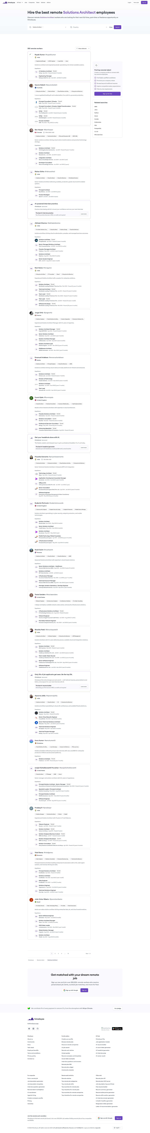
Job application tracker (103, 1042)
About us (30, 1039)
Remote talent (40, 960)
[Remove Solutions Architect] (42, 27)
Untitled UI (80, 1128)
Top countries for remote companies (72, 1092)
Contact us (31, 1058)
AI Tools (19, 2)
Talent (37, 2)
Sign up (144, 2)
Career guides (66, 1053)
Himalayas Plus (100, 1039)
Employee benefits (33, 1050)
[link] (31, 960)
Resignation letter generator (104, 1103)
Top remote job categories (69, 1081)
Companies (32, 2)
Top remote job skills (68, 1084)
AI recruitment (32, 1092)
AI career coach (100, 1056)
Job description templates (35, 1084)
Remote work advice (68, 1050)
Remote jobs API (100, 1078)
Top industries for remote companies (72, 1095)
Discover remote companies (70, 1044)
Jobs (26, 2)
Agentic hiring (32, 1095)
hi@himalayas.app (33, 1023)
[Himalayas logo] (8, 2)
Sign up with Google (72, 990)
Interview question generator (36, 1087)
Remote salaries (66, 1078)
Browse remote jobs (67, 1042)
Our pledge (117, 1008)
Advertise (30, 1103)
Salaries (43, 2)
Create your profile (67, 1039)
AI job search (66, 1047)
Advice (48, 2)
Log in (129, 2)
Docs (29, 1044)
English (117, 1127)
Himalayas (31, 960)
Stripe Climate (87, 1008)
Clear (110, 27)
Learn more (84, 214)
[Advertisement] (59, 41)
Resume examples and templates (71, 1056)
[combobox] (55, 27)
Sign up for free (107, 94)
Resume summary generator (104, 1089)
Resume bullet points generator (105, 1092)
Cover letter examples (68, 1058)
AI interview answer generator (105, 1098)
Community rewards (68, 1070)
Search (117, 27)
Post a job (136, 2)
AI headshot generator (102, 1050)
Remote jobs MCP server (103, 1081)
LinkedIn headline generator (104, 1101)
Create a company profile (35, 1098)
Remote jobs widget (67, 1067)
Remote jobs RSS (66, 1064)
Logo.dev (98, 1128)
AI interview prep (101, 1053)
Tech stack (31, 1047)
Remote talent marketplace (36, 1089)
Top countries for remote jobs (70, 1087)
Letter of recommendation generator (107, 1106)
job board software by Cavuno (65, 1128)
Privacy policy (32, 1056)
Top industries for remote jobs (70, 1089)
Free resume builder (101, 1087)
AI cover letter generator (103, 1047)
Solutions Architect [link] (52, 960)
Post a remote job (33, 1078)
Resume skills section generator (105, 1095)
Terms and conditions (34, 1053)
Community (31, 1042)
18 (69, 954)
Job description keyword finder (105, 1084)
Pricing (30, 1101)
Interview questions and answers (71, 1061)
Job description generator (35, 1081)
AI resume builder (101, 1044)
